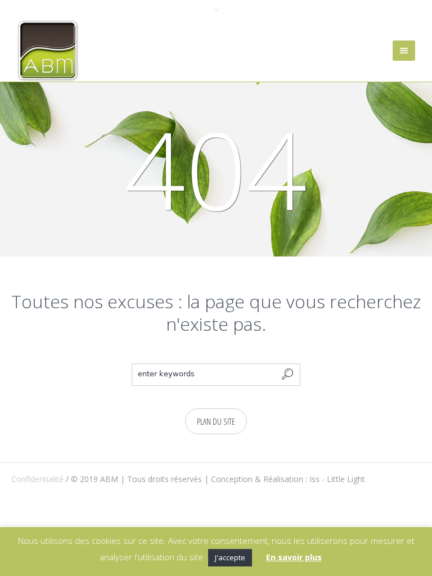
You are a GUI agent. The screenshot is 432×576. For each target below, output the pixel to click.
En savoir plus (294, 557)
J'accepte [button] (230, 557)
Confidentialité (37, 479)
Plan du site (216, 421)
